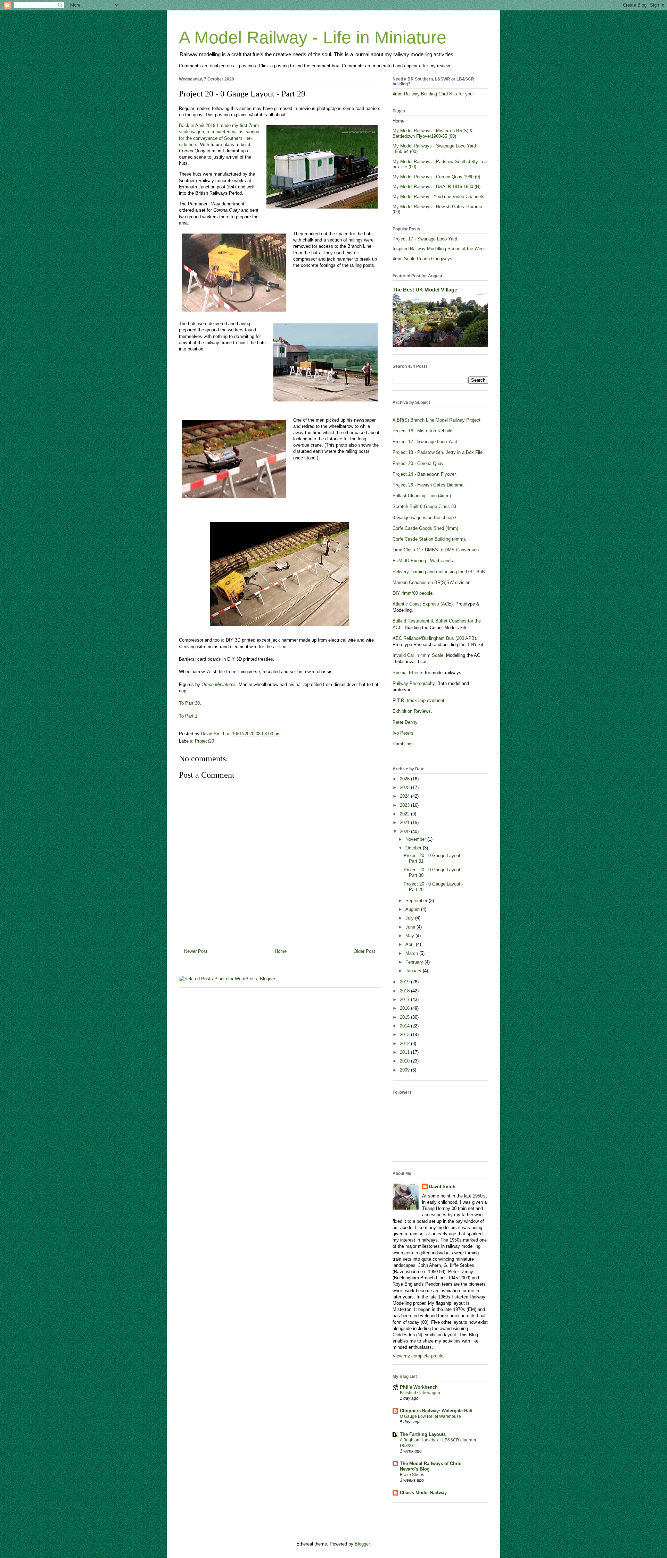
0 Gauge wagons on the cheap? (424, 517)
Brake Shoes (412, 1474)
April (410, 944)
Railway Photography (414, 683)
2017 (405, 999)
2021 (405, 822)
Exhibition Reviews (412, 711)
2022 (405, 813)
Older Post (364, 951)
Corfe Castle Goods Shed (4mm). (426, 528)
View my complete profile (418, 1355)
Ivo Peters (403, 733)
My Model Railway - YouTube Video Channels (438, 196)
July (410, 918)
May (410, 935)
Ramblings (403, 743)
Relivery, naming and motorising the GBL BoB (439, 571)
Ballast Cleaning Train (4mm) (422, 495)
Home (281, 951)
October (414, 847)
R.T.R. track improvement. (419, 700)
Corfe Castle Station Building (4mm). (429, 539)
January (414, 970)
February (415, 962)
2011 (405, 1052)
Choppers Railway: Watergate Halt (436, 1410)
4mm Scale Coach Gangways (422, 258)
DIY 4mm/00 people (413, 593)
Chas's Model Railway (423, 1492)
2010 (405, 1061)
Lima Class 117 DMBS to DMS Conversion (436, 549)
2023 (405, 805)
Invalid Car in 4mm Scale (418, 655)
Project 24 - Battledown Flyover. (425, 474)
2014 (405, 1025)
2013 (405, 1034)
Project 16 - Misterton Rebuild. (423, 430)
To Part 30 (189, 703)
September (417, 900)
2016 (405, 1008)
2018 (405, 990)
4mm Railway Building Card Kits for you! (433, 93)
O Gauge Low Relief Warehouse (430, 1416)
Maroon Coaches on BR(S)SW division (431, 582)
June (411, 927)
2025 (405, 787)
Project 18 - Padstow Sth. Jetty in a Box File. (438, 452)
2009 (405, 1070)
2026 (405, 778)
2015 (405, 1017)
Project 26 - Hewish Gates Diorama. (429, 485)
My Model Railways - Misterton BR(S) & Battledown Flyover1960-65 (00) (433, 133)
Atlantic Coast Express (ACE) (423, 604)
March (412, 953)
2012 (405, 1043)
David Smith (442, 1186)
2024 (405, 796)
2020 (405, 831)
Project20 (204, 741)
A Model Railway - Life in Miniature (312, 37)
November (416, 839)
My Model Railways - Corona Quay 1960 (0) (436, 176)
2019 (405, 981)
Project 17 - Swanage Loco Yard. (426, 441)
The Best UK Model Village (425, 290)
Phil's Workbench (419, 1387)
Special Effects (408, 672)
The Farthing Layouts (423, 1434)
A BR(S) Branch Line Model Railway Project (436, 420)
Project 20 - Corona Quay (418, 463)
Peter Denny (405, 722)
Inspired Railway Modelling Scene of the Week (439, 248)
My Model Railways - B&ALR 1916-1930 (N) (436, 186)
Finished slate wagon (420, 1392)
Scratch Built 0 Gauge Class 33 (424, 506)
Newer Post (195, 951)
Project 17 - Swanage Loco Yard (425, 239)
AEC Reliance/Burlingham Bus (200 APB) (434, 638)
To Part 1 (188, 716)
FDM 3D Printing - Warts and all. (425, 560)
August (413, 909)
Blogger (362, 1544)
